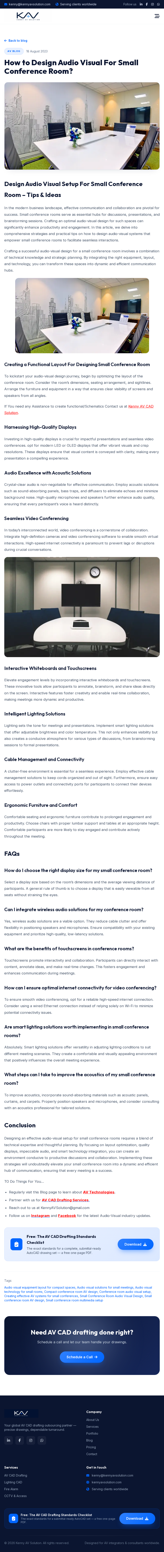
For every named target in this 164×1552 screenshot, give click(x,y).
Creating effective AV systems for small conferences (41, 1296)
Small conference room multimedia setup (74, 1300)
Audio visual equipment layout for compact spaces (39, 1287)
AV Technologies (98, 1192)
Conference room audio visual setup (125, 1291)
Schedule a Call (80, 1357)
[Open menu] (157, 16)
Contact (91, 1454)
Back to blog (18, 40)
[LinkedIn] (141, 4)
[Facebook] (147, 4)
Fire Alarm (11, 1489)
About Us (92, 1420)
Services (92, 1426)
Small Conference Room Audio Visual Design (111, 1296)
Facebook (67, 1216)
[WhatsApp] (158, 4)
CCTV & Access (15, 1496)
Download (132, 1244)
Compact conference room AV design (71, 1291)
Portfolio (92, 1433)
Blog (89, 1440)
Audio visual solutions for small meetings (105, 1287)
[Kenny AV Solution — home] (28, 16)
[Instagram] (152, 4)
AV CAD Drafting (15, 1475)
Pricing (91, 1447)
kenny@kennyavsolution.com (29, 4)
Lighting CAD (13, 1482)
